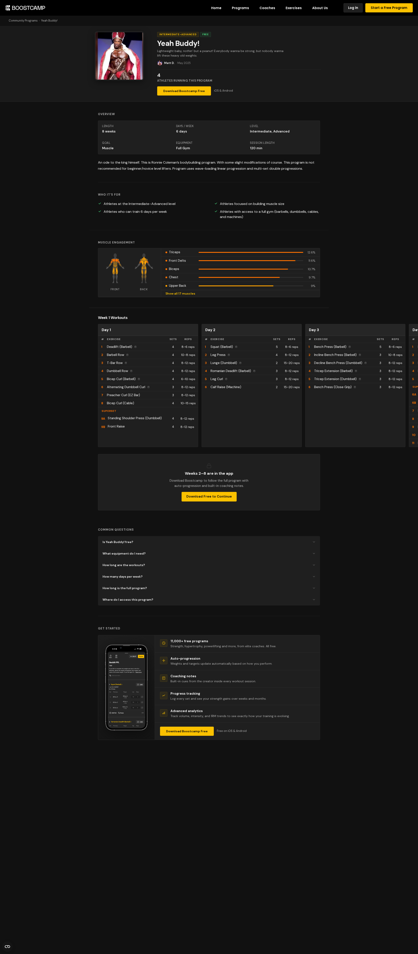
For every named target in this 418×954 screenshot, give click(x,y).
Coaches (267, 8)
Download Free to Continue (209, 496)
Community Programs (23, 20)
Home (216, 8)
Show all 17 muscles (180, 293)
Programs (240, 8)
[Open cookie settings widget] (7, 946)
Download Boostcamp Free (184, 91)
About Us (320, 8)
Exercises (294, 8)
